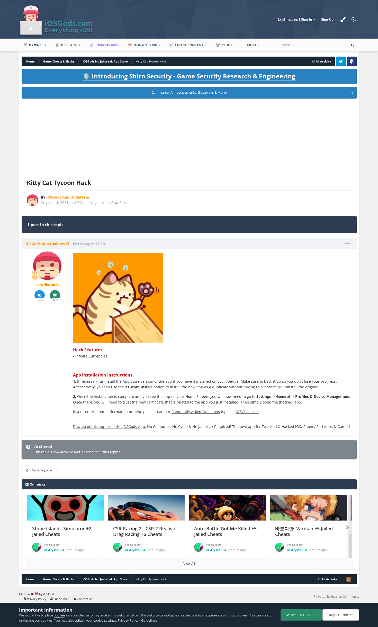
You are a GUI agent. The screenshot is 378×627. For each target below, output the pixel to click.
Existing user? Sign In (295, 19)
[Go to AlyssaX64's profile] (36, 547)
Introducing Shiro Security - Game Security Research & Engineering (189, 76)
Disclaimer (70, 45)
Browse (35, 45)
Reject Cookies (341, 614)
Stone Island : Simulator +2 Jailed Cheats (61, 531)
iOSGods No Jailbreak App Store (101, 202)
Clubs (226, 45)
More (251, 45)
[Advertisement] (189, 138)
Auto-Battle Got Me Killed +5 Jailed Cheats (225, 531)
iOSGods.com (247, 411)
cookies (59, 615)
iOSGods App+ (107, 45)
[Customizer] (343, 19)
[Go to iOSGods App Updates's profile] (32, 200)
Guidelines (149, 620)
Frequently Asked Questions (196, 411)
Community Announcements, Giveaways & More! (189, 92)
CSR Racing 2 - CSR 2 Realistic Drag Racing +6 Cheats (145, 531)
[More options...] (347, 244)
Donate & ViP (145, 45)
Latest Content (189, 45)
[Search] (352, 45)
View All (189, 563)
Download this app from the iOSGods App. (109, 426)
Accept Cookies (303, 614)
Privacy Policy (36, 599)
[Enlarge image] (118, 297)
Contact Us (84, 599)
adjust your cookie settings (95, 620)
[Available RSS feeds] (349, 579)
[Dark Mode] (353, 19)
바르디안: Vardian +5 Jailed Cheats (304, 531)
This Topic (332, 45)
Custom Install (139, 386)
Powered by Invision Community (336, 596)
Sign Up (327, 19)
